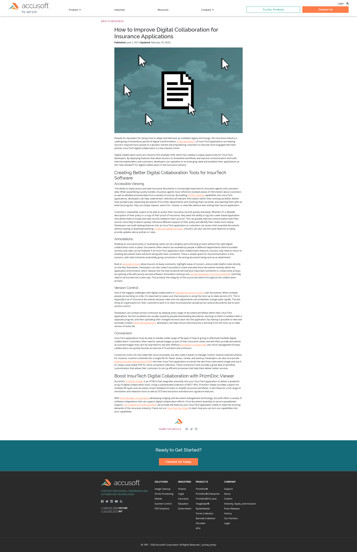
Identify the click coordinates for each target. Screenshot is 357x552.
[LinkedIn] (111, 501)
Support (228, 488)
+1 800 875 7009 (109, 508)
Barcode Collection (205, 518)
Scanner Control (163, 503)
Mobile (158, 498)
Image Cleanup (162, 488)
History (228, 513)
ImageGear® (202, 503)
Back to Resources (112, 21)
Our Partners (231, 518)
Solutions (161, 481)
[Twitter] (107, 501)
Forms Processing (164, 493)
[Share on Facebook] (187, 429)
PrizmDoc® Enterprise (207, 493)
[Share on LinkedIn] (196, 429)
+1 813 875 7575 (109, 511)
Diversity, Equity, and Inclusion (240, 503)
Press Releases (232, 508)
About (227, 493)
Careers (228, 498)
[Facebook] (102, 501)
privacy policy (209, 544)
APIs (198, 528)
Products (202, 481)
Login (341, 3)
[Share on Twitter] (191, 429)
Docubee (200, 523)
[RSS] (121, 501)
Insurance (183, 498)
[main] (178, 228)
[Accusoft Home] (28, 8)
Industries (184, 481)
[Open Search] (347, 3)
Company (230, 481)
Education (183, 503)
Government (184, 508)
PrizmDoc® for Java (206, 498)
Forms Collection (204, 513)
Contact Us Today (178, 462)
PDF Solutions (162, 508)
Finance (182, 488)
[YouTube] (116, 501)
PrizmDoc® (202, 488)
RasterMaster (203, 508)
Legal (181, 493)
